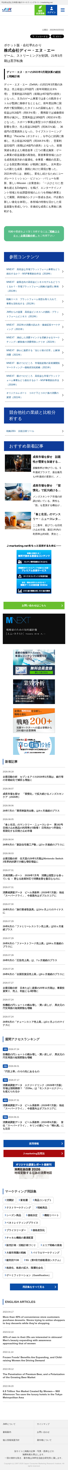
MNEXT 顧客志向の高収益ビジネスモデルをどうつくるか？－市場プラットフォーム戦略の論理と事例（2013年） (33, 286)
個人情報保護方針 (11, 1440)
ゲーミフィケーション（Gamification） (28, 1275)
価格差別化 (39, 1230)
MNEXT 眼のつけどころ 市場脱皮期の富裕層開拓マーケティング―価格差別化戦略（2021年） (33, 365)
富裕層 (24, 1200)
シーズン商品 (13, 1215)
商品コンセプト (43, 1200)
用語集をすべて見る (33, 1286)
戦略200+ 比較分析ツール (20, 431)
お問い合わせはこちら (34, 605)
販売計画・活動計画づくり (21, 1245)
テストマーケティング (18, 1207)
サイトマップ (43, 1424)
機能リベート (51, 1215)
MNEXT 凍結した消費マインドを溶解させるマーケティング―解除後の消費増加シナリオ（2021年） (33, 339)
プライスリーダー (16, 1230)
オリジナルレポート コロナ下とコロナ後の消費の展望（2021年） (32, 395)
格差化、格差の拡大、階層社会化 (24, 1267)
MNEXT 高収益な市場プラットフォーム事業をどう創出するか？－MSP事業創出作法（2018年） (33, 271)
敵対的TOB (12, 1260)
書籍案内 (7, 1432)
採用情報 (34, 1143)
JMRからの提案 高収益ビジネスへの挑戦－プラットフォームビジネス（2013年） (32, 314)
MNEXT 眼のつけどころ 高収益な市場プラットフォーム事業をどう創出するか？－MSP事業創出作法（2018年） (33, 380)
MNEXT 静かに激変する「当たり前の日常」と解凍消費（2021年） (33, 352)
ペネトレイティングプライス (22, 1222)
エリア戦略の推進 (52, 1245)
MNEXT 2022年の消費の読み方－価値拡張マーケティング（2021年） (33, 326)
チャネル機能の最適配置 (19, 1237)
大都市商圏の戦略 (16, 1252)
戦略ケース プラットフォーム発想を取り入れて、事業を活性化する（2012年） (32, 301)
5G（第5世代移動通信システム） (44, 1260)
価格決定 (32, 1215)
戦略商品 (42, 1207)
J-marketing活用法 (34, 1153)
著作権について (44, 1440)
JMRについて (9, 1424)
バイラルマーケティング (46, 1252)
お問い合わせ (43, 1432)
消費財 (10, 1200)
